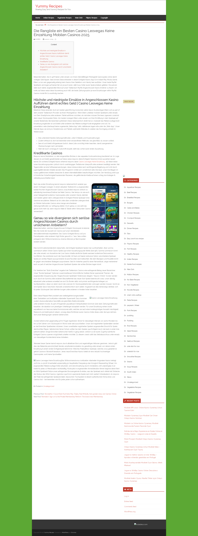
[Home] (45, 25)
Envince (73, 532)
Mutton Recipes (133, 274)
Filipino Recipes (91, 18)
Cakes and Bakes (133, 208)
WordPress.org (129, 512)
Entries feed (128, 501)
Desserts (130, 223)
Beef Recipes (132, 192)
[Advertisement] (140, 64)
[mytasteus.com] (140, 524)
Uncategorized (48, 386)
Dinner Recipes (132, 228)
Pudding (130, 321)
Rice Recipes (132, 326)
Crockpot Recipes (133, 218)
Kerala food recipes (134, 264)
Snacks (129, 362)
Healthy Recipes (133, 254)
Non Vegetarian (132, 285)
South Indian (131, 372)
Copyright (104, 18)
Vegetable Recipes (134, 387)
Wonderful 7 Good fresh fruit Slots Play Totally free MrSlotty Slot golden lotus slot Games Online (80, 394)
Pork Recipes (132, 310)
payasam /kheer (133, 305)
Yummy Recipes (48, 6)
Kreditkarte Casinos (47, 62)
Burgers (130, 203)
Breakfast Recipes (133, 198)
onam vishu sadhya (134, 295)
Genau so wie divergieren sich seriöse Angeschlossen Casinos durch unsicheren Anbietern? (55, 67)
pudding (130, 315)
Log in (126, 496)
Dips (128, 233)
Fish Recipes (131, 249)
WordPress (65, 532)
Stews (129, 377)
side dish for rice (133, 346)
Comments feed (130, 506)
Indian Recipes (48, 18)
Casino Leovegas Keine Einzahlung (92, 162)
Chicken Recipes (133, 213)
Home (37, 18)
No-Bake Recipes (133, 280)
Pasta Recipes (132, 300)
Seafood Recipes (133, 341)
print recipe (128, 101)
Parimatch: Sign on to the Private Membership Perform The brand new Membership (72, 397)
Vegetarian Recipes (65, 18)
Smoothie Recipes (134, 357)
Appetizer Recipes (134, 187)
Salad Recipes (132, 331)
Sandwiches (131, 336)
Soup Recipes (132, 367)
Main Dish (78, 18)
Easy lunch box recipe (135, 238)
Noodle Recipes (133, 290)
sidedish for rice (133, 351)
